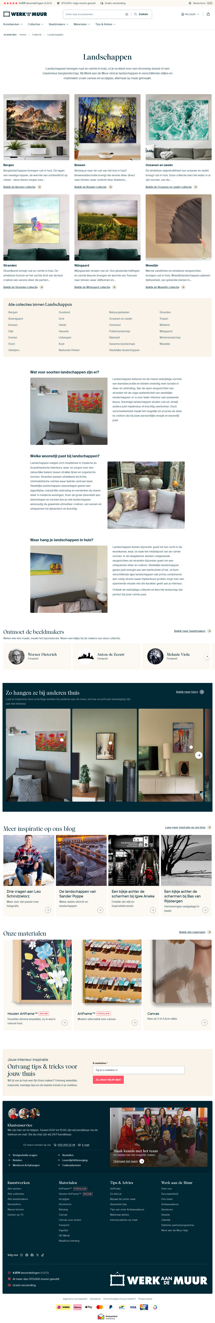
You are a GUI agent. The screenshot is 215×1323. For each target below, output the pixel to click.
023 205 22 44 (66, 1145)
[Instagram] (21, 1255)
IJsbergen (65, 337)
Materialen (80, 24)
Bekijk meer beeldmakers (189, 631)
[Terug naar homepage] (25, 13)
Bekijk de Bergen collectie (19, 187)
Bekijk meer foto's (187, 692)
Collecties (34, 24)
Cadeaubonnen (71, 1165)
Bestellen (68, 1155)
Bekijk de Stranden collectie (20, 287)
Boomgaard (15, 318)
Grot (61, 318)
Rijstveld (114, 337)
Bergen (8, 165)
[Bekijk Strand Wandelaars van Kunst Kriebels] (191, 747)
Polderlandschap (119, 331)
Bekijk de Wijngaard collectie (92, 287)
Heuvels (64, 331)
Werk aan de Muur (177, 1183)
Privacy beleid (145, 1298)
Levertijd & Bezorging (75, 1160)
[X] (37, 1255)
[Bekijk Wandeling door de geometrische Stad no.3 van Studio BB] (110, 743)
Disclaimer (95, 1298)
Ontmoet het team (125, 1161)
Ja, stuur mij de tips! (108, 1079)
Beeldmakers (57, 24)
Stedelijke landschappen (124, 350)
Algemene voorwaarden (75, 1298)
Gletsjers (13, 350)
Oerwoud (115, 325)
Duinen (12, 337)
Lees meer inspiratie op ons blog (185, 827)
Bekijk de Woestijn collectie (162, 287)
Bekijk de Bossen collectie (90, 187)
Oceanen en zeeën (159, 165)
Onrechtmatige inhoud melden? (119, 1298)
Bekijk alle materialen (192, 932)
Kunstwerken (11, 24)
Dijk (10, 331)
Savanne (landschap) (122, 344)
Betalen (17, 1160)
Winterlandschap (170, 337)
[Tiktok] (43, 1255)
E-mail (85, 1145)
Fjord (11, 344)
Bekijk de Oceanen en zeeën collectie (169, 187)
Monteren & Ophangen (26, 1165)
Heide (62, 325)
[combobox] (93, 14)
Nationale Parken (69, 350)
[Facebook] (32, 1255)
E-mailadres (100, 1063)
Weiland (165, 325)
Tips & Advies (103, 24)
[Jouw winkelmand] (208, 14)
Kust (61, 344)
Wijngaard (81, 265)
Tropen (164, 318)
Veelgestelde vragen (25, 1155)
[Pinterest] (27, 1255)
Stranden (10, 265)
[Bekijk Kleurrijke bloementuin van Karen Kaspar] (61, 740)
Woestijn (152, 265)
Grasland (64, 312)
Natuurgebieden (119, 312)
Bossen (79, 165)
